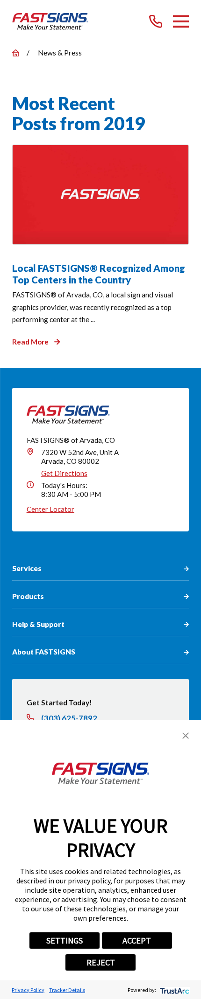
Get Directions (64, 473)
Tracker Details (67, 989)
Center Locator (50, 509)
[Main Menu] (181, 21)
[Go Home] (15, 52)
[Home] (50, 21)
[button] (185, 735)
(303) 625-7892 (69, 718)
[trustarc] (173, 990)
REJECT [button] (100, 962)
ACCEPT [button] (136, 940)
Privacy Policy (28, 989)
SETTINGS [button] (64, 940)
